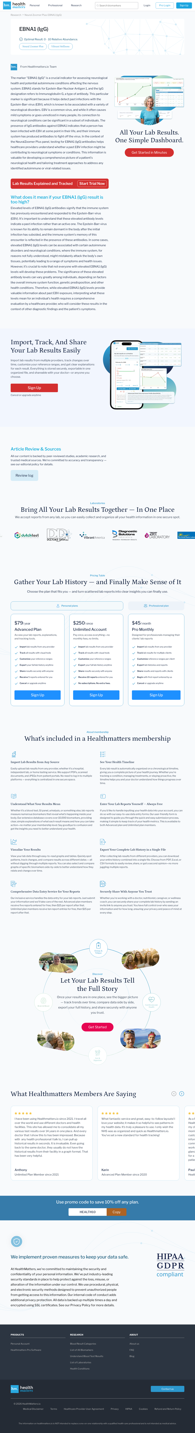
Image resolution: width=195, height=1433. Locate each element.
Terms (53, 1409)
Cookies (143, 1409)
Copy (117, 1212)
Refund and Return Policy (167, 1409)
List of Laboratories (80, 1362)
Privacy (115, 1409)
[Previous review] (174, 1093)
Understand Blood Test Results (86, 1356)
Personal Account (20, 1343)
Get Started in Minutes (149, 152)
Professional (55, 5)
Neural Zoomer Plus (32, 46)
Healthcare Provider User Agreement (84, 1409)
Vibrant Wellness (60, 46)
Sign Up (184, 5)
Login (147, 5)
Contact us (167, 1389)
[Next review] (181, 1093)
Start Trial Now (92, 183)
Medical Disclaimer (33, 1409)
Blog (131, 1356)
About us (134, 1343)
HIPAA (128, 1409)
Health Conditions (80, 1368)
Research (76, 5)
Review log (24, 475)
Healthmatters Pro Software (26, 1350)
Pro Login (164, 5)
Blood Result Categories (83, 1343)
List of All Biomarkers (81, 1350)
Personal (35, 5)
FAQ (131, 1350)
